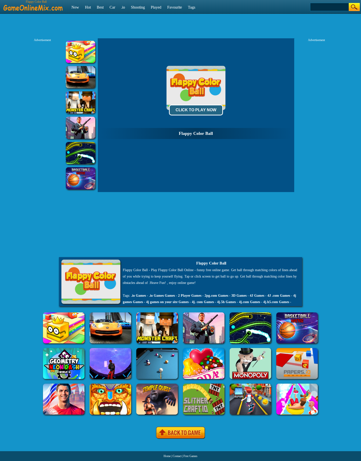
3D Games (239, 295)
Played (156, 7)
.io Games (138, 295)
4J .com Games (278, 295)
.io (123, 7)
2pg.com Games (216, 295)
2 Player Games (189, 295)
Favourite (174, 7)
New (75, 7)
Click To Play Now (196, 110)
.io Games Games (162, 295)
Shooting (138, 7)
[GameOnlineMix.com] (33, 5)
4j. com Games (203, 302)
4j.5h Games (226, 302)
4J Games (257, 295)
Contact (177, 456)
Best (100, 7)
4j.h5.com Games (276, 302)
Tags (191, 7)
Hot (88, 7)
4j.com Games (249, 302)
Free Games (190, 456)
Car (112, 7)
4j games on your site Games (167, 302)
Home (167, 456)
